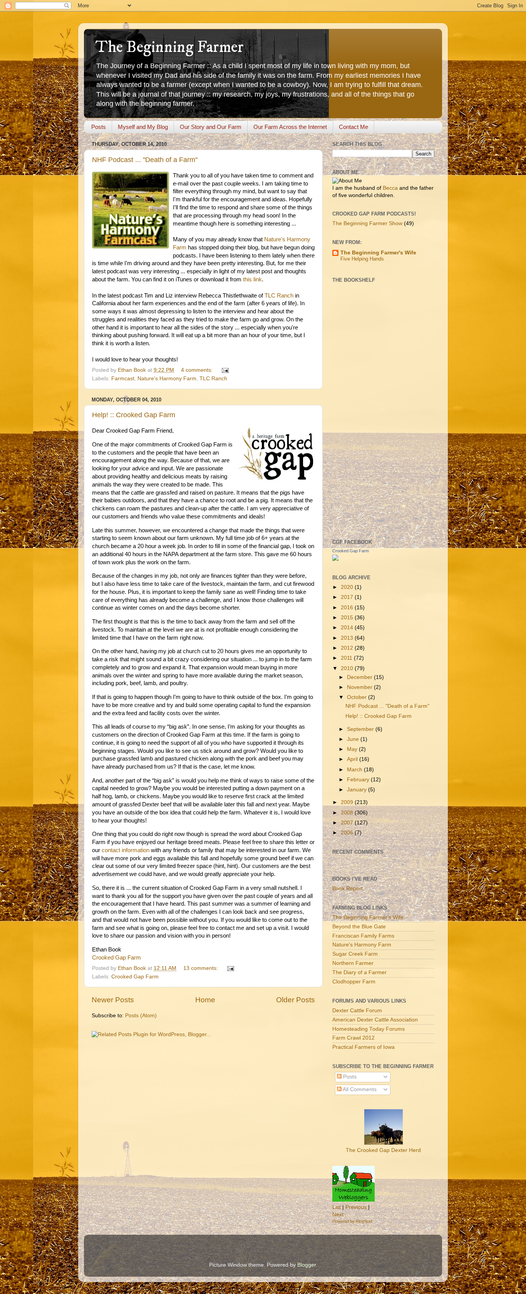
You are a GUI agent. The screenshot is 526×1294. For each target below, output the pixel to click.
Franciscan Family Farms (363, 936)
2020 (348, 587)
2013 (348, 638)
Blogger (306, 1265)
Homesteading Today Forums (368, 1029)
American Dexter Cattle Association (375, 1020)
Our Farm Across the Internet (290, 127)
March (355, 769)
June (353, 739)
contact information (125, 850)
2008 (348, 813)
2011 (347, 658)
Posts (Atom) (141, 1015)
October (357, 697)
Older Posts (295, 1000)
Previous (356, 1207)
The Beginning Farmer (169, 47)
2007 (348, 823)
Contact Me (353, 127)
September (361, 729)
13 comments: (201, 968)
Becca (390, 188)
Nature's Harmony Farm (166, 378)
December (360, 677)
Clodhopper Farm (353, 982)
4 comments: (197, 370)
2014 (348, 627)
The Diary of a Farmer (359, 972)
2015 (348, 617)
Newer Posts (113, 1000)
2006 (348, 833)
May (353, 749)
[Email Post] (224, 370)
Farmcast (122, 378)
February (359, 779)
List (336, 1207)
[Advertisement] (363, 409)
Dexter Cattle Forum (357, 1010)
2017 (348, 597)
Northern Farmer (353, 963)
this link (252, 279)
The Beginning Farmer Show (367, 223)
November (360, 687)
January (357, 789)
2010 (348, 668)
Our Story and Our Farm (210, 127)
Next (337, 1214)
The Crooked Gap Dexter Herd (383, 1150)
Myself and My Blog (143, 127)
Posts (98, 127)
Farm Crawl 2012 (353, 1038)
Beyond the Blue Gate (359, 927)
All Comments (359, 1089)
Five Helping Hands (362, 259)
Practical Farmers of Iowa (363, 1047)
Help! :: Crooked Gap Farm (133, 415)
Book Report (347, 888)
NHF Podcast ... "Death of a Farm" (145, 160)
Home (205, 1000)
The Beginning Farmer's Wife (378, 253)
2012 (348, 648)
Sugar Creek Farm (355, 954)
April (353, 759)
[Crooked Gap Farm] (335, 559)
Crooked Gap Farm (116, 958)
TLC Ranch (279, 296)
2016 (348, 607)
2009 (348, 802)
